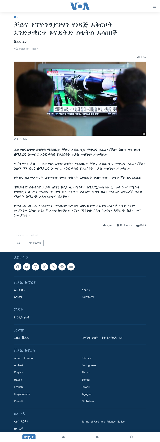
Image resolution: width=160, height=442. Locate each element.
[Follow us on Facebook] (17, 267)
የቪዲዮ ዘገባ (21, 317)
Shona (86, 372)
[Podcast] (62, 267)
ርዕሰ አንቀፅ (21, 421)
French (18, 387)
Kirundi (18, 401)
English (18, 372)
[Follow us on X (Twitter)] (44, 267)
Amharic (19, 365)
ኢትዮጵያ (19, 290)
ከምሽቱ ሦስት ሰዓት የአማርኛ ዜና (102, 338)
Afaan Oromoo (23, 358)
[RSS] (53, 267)
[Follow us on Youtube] (26, 267)
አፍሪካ (18, 297)
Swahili (86, 387)
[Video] (98, 437)
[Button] (141, 57)
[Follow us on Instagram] (35, 267)
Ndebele (87, 358)
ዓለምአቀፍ (88, 297)
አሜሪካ (86, 290)
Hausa (18, 380)
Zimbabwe (88, 401)
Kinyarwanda (22, 394)
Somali (86, 380)
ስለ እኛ (18, 429)
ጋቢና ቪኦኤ (21, 338)
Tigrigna (87, 394)
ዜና (16, 17)
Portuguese (89, 365)
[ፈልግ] (132, 437)
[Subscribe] (71, 267)
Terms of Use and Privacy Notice (103, 421)
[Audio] (63, 437)
